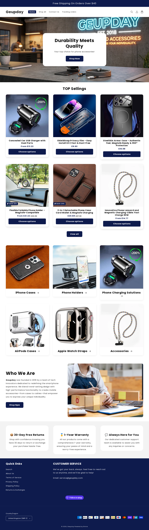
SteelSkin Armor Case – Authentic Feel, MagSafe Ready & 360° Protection (122, 143)
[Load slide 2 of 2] (76, 79)
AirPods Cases (26, 351)
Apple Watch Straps (73, 351)
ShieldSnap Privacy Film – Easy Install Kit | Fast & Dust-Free (74, 141)
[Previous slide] (67, 79)
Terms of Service (13, 477)
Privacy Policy (12, 482)
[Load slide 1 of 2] (72, 79)
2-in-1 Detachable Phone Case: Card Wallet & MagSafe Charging (74, 211)
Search (9, 469)
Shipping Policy (12, 486)
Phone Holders (73, 292)
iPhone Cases (26, 292)
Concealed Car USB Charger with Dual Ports (27, 141)
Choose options (27, 151)
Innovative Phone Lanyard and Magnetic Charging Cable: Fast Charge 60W (122, 212)
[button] (131, 11)
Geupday (70, 526)
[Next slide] (82, 79)
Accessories (119, 351)
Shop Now (74, 58)
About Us (10, 473)
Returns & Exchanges (15, 490)
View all (74, 234)
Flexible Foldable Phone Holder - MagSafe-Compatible (27, 211)
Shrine (85, 526)
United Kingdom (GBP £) (17, 518)
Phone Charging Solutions (121, 292)
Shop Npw (14, 405)
